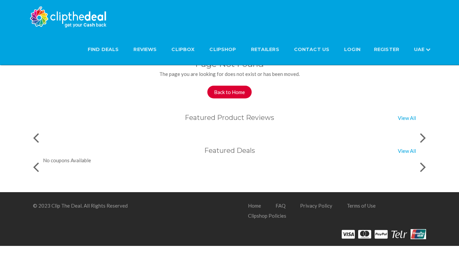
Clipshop (222, 49)
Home (254, 206)
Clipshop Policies (267, 216)
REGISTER (386, 49)
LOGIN (352, 49)
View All (407, 118)
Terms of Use (361, 206)
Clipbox (183, 49)
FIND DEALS (103, 49)
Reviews (145, 49)
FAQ (281, 206)
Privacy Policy (316, 206)
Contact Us (311, 49)
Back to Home (229, 92)
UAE (420, 49)
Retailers (265, 49)
